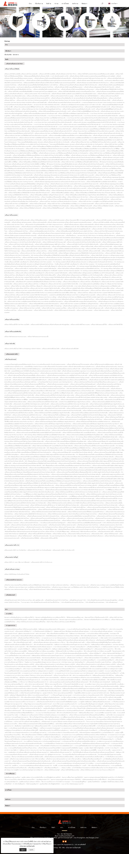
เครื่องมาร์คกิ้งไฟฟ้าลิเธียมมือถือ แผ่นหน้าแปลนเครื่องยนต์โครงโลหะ (76, 91)
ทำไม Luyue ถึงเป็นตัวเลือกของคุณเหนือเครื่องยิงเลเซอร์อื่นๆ (71, 653)
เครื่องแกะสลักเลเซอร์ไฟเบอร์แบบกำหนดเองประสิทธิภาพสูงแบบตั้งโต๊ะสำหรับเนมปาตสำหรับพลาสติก (47, 454)
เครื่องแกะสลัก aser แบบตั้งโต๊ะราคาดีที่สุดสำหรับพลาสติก (57, 393)
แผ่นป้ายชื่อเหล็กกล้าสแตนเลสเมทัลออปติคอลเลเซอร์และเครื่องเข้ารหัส (61, 369)
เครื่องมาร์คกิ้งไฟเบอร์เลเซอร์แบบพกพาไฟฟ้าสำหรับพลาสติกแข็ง (49, 512)
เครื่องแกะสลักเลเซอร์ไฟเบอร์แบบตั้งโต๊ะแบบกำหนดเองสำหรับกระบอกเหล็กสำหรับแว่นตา (32, 443)
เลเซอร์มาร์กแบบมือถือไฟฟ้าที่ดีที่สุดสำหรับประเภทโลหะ (44, 399)
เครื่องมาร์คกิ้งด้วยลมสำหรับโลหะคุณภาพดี (54, 242)
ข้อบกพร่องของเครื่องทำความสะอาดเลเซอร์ (53, 658)
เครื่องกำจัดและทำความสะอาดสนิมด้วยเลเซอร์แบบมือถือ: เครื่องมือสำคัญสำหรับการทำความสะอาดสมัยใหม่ (37, 699)
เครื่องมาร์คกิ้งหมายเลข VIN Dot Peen (77, 197)
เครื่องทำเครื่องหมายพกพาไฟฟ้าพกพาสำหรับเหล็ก (90, 80)
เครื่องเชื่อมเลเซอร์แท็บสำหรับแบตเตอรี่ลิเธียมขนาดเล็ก (69, 686)
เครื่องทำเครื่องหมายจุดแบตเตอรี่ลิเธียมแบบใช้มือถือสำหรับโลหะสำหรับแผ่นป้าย (47, 170)
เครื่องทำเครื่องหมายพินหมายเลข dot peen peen (51, 235)
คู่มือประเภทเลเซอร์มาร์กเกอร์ (26, 633)
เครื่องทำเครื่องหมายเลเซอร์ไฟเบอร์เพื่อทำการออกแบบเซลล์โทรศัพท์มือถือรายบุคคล (60, 748)
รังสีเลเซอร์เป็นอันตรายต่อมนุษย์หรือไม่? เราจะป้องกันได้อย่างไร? (96, 732)
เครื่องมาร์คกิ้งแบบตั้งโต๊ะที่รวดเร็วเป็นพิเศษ (39, 533)
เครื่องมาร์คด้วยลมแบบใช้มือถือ (73, 208)
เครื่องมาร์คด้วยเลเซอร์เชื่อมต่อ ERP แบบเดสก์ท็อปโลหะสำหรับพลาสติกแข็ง (52, 446)
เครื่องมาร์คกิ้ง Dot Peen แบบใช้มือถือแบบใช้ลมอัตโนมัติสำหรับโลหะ (79, 162)
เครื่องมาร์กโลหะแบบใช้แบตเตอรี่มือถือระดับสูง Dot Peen (63, 199)
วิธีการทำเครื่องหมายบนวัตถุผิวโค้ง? (43, 644)
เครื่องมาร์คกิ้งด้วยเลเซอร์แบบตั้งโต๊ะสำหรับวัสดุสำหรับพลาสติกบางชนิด (54, 395)
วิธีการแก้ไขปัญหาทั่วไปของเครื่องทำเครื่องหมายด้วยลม (44, 717)
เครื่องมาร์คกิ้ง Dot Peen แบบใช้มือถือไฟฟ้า (16, 203)
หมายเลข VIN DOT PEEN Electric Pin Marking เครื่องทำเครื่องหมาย (96, 235)
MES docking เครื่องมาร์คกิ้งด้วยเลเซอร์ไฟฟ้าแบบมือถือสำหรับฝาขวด (63, 428)
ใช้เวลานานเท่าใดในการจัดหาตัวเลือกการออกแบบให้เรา (20, 779)
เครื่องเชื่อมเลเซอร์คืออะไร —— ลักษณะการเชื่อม (57, 767)
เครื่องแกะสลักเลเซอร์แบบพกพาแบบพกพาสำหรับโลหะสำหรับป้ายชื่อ (63, 410)
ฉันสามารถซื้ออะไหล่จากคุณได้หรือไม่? (72, 777)
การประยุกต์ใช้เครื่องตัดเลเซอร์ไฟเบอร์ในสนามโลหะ (22, 748)
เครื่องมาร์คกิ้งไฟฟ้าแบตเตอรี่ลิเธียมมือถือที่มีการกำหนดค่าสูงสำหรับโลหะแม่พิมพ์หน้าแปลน (32, 91)
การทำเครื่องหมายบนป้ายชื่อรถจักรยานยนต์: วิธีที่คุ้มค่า (23, 728)
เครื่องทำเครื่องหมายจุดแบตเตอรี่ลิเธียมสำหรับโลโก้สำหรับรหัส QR (39, 126)
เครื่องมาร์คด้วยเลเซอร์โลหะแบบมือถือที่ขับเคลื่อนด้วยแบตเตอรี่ (84, 523)
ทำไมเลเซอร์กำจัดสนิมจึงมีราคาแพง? (73, 684)
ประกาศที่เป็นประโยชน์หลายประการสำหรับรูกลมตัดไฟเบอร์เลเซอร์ (66, 710)
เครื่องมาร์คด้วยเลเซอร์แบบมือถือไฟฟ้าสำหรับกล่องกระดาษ (30, 514)
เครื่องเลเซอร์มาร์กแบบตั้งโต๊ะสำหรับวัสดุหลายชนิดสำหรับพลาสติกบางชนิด (87, 397)
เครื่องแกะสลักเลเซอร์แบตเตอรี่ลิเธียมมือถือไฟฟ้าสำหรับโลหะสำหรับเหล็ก (64, 426)
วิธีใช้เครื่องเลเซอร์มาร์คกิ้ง (17, 653)
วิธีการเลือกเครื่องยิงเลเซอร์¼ (89, 636)
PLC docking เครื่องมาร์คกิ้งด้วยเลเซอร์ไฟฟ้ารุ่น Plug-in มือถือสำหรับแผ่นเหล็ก (79, 443)
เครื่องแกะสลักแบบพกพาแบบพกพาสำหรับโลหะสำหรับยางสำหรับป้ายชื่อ (46, 397)
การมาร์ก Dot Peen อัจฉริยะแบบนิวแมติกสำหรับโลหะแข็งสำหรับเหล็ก (78, 126)
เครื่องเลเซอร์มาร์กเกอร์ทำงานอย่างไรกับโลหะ (98, 662)
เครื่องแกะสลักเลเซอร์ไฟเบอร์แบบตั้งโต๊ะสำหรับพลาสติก (42, 402)
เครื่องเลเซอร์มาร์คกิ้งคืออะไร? (100, 629)
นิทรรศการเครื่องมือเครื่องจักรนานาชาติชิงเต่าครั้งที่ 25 (19, 617)
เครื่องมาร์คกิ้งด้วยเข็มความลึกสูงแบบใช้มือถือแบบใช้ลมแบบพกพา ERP (44, 279)
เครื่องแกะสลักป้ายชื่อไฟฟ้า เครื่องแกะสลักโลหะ (34, 251)
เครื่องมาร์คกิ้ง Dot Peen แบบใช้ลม (77, 308)
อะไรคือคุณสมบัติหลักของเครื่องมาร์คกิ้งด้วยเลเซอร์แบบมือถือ (20, 629)
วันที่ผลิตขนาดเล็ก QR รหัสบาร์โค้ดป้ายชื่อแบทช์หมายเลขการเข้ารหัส (83, 226)
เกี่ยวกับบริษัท (7, 54)
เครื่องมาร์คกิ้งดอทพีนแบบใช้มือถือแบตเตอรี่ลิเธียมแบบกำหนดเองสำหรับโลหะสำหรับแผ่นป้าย (66, 168)
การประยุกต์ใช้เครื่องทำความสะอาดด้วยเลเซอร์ (17, 655)
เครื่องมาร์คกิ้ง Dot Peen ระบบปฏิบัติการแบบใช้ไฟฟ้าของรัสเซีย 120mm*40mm (100, 201)
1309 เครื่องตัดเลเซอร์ (111, 602)
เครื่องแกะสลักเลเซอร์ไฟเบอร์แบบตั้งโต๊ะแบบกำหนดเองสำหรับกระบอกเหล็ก (94, 446)
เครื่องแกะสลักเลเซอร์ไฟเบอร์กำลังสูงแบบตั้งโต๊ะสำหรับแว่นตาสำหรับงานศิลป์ (73, 430)
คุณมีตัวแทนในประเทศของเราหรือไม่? (29, 781)
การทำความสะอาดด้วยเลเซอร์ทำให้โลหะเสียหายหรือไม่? (86, 706)
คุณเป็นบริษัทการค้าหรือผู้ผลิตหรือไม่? (50, 784)
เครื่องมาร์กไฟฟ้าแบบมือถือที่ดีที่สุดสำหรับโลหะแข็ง (85, 111)
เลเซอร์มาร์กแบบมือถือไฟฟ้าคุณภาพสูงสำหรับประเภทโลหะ (75, 402)
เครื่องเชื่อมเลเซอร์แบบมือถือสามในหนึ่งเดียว (94, 680)
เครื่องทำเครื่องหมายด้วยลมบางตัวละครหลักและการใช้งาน (49, 642)
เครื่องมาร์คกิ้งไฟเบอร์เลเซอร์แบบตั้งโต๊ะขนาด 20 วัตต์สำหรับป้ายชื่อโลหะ (66, 507)
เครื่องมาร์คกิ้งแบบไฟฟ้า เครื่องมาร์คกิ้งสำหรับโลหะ (38, 248)
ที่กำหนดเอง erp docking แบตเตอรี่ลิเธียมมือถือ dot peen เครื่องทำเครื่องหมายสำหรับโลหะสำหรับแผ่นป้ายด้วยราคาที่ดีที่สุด (68, 157)
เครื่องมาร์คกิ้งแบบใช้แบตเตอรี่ (37, 203)
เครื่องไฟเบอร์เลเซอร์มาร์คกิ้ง (106, 531)
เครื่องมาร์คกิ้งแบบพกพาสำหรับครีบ (43, 310)
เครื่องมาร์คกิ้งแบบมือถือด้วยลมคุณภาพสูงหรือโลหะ (65, 246)
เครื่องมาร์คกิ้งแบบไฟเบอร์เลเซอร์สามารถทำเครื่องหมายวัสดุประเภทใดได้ (55, 664)
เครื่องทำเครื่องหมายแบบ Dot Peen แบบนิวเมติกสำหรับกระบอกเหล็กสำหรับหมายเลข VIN (74, 184)
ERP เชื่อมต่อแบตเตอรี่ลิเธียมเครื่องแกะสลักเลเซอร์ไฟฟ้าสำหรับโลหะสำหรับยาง (26, 470)
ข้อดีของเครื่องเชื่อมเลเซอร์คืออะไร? (92, 759)
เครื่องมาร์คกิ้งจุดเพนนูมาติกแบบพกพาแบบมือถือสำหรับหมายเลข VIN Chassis (72, 190)
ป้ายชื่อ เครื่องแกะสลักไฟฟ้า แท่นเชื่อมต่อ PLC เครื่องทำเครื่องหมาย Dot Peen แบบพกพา (28, 262)
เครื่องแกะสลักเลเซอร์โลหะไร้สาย (14, 520)
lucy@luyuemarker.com (66, 836)
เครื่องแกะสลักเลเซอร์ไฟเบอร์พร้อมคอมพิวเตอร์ (82, 384)
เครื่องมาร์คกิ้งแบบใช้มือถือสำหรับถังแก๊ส (30, 208)
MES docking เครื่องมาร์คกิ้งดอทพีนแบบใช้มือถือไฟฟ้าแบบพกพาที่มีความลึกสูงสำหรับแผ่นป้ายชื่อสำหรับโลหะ (60, 255)
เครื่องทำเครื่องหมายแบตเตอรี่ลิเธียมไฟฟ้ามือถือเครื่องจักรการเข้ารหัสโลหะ (38, 85)
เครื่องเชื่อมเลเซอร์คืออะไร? (35, 767)
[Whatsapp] (66, 841)
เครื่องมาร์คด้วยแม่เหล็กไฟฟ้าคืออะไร (112, 653)
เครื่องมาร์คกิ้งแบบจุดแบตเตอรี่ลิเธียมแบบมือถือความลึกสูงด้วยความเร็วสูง (93, 186)
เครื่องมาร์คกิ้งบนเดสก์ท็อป (12, 319)
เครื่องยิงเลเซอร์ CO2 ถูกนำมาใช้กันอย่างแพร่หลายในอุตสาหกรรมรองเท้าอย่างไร (63, 721)
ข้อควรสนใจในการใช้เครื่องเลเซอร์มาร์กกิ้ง (96, 617)
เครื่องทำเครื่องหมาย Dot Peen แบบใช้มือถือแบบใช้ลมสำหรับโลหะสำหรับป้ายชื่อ (91, 170)
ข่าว (6, 609)
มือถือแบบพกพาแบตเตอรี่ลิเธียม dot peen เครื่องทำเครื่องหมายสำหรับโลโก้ (51, 131)
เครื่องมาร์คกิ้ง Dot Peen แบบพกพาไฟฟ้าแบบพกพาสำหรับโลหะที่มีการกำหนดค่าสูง (39, 306)
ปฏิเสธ (23, 850)
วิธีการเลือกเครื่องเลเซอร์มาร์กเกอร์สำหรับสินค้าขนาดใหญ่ (57, 660)
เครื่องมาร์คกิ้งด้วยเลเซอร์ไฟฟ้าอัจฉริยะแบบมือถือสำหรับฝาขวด (93, 421)
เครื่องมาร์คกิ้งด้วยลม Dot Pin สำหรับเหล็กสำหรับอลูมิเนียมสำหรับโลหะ (64, 107)
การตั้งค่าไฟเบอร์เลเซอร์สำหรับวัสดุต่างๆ (30, 693)
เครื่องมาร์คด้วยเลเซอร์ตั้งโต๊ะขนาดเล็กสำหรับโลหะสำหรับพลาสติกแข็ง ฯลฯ (99, 487)
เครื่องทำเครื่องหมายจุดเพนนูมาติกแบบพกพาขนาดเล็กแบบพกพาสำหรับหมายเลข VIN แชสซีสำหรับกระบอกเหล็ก (64, 175)
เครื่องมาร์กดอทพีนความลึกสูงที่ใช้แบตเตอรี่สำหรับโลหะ (43, 619)
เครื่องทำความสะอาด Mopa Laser (79, 585)
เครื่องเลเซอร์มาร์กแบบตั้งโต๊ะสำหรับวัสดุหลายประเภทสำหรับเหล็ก (31, 404)
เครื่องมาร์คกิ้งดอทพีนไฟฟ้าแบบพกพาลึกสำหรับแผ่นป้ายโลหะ (80, 301)
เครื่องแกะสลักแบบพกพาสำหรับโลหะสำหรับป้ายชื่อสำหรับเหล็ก (84, 242)
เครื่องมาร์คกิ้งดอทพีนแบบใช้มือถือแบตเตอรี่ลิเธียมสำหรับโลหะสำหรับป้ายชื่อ (39, 162)
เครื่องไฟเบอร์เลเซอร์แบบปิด (40, 536)
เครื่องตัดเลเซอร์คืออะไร (93, 647)
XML (63, 848)
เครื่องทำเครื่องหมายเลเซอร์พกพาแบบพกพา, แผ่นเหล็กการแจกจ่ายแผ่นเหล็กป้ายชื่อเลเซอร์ (64, 373)
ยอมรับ (31, 850)
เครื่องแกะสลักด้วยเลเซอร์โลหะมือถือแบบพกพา (22, 386)
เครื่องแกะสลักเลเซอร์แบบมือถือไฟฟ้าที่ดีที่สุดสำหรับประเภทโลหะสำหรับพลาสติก (96, 393)
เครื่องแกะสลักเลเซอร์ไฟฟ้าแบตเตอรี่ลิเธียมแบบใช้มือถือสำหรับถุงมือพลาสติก (65, 441)
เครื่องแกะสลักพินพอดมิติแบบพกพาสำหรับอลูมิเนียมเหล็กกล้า (74, 229)
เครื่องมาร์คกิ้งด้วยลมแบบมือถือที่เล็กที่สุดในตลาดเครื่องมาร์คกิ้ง (103, 642)
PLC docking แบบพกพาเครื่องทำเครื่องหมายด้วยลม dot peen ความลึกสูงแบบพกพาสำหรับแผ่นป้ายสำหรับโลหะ (83, 262)
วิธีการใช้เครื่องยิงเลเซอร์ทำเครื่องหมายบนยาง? (39, 647)
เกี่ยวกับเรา (8, 51)
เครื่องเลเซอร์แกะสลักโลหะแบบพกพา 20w (108, 516)
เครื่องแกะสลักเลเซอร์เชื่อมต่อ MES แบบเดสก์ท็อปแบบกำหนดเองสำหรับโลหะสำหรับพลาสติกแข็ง (88, 457)
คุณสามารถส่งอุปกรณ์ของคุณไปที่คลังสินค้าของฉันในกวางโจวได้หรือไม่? (104, 777)
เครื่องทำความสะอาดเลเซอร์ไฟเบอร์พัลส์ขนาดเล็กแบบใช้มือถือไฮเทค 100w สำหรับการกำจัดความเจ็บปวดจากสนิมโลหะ (36, 585)
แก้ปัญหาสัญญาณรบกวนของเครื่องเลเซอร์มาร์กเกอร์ (37, 704)
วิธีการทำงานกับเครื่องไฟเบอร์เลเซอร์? (67, 713)
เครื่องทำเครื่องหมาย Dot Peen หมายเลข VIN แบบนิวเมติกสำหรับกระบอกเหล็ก (65, 188)
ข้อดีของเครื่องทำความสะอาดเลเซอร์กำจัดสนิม (28, 658)
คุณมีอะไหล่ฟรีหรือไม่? (94, 781)
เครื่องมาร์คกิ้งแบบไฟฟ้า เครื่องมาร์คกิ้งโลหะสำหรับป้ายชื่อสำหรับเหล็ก (31, 246)
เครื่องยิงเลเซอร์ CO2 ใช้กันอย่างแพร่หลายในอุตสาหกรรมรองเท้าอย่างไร (87, 699)
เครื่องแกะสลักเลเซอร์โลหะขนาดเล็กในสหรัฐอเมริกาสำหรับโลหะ (48, 518)
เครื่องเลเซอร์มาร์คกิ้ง (12, 354)
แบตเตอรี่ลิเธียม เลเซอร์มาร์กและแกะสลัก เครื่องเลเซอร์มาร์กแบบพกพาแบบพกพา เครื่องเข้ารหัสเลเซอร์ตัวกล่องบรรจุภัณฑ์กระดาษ (59, 366)
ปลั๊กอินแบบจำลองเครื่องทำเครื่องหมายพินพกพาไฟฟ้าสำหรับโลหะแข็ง (78, 85)
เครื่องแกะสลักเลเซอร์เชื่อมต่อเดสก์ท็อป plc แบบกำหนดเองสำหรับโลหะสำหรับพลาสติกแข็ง (53, 468)
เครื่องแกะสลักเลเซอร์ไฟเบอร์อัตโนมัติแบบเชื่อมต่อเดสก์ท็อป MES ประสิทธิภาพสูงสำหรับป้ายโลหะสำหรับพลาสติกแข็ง (88, 472)
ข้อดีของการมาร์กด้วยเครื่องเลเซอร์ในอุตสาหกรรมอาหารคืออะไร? (72, 644)
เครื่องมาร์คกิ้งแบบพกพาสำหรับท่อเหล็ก (64, 310)
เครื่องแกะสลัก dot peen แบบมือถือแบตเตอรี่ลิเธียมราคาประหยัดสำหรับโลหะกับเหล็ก (85, 137)
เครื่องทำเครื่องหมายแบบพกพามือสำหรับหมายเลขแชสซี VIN (64, 102)
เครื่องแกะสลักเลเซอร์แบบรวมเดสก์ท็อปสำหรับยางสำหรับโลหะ (47, 417)
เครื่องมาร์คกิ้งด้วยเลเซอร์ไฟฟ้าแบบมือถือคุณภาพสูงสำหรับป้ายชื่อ (52, 413)
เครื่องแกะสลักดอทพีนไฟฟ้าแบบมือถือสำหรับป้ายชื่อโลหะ (87, 179)
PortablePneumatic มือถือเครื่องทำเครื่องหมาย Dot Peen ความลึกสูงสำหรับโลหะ (72, 299)
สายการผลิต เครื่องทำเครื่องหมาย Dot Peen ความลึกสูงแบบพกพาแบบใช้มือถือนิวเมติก (97, 286)
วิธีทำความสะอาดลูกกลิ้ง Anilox (53, 684)
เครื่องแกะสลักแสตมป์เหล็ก (26, 229)
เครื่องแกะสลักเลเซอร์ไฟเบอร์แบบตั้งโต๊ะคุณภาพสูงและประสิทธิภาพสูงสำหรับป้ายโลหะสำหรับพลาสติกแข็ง (48, 487)
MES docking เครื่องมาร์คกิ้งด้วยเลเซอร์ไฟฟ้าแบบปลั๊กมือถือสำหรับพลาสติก (44, 435)
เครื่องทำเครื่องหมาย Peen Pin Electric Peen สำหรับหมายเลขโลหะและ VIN (93, 233)
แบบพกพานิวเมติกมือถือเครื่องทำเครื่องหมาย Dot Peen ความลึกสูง (38, 297)
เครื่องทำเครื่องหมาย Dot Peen (14, 63)
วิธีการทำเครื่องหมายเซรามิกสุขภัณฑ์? (99, 682)
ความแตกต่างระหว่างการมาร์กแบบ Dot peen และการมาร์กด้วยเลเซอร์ (74, 673)
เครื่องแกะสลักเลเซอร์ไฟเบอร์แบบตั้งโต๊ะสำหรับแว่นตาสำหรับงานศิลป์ (85, 417)
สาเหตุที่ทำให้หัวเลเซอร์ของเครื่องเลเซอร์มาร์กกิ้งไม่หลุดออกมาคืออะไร (95, 739)
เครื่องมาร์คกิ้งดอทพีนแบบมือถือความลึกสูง (62, 192)
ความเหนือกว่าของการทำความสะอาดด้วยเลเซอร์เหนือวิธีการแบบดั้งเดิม (61, 680)
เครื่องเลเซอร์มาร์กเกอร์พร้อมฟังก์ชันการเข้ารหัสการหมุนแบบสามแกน (44, 224)
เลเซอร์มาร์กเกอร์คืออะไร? (12, 708)
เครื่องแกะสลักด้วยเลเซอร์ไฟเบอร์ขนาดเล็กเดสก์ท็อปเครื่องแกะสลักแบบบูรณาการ (96, 382)
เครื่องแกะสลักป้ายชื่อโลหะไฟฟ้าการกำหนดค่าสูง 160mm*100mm (22, 348)
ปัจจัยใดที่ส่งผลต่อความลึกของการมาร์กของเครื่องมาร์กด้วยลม (62, 636)
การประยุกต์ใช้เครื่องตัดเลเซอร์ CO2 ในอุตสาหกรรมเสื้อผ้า (90, 746)
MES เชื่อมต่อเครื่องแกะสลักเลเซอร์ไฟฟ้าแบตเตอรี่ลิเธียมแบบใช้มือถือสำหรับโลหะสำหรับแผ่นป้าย (34, 457)
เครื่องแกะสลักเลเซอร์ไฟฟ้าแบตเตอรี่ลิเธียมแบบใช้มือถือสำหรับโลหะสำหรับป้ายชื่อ (35, 463)
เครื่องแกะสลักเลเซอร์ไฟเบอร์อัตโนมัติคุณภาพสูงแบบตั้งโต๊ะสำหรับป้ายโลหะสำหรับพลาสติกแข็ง (84, 463)
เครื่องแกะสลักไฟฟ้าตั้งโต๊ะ (115, 324)
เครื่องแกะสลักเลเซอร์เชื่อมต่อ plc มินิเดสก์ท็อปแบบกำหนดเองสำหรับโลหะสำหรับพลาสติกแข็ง (30, 472)
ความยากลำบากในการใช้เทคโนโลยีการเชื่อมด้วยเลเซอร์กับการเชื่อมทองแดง (86, 708)
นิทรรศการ (16, 54)
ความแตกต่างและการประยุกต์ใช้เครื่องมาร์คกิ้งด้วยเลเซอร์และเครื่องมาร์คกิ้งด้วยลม (84, 735)
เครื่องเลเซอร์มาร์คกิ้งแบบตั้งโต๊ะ (49, 538)
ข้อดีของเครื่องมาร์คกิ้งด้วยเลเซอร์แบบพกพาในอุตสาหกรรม (47, 655)
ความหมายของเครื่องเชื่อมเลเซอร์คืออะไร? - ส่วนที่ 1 (72, 765)
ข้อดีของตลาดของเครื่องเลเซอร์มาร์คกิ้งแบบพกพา (52, 629)
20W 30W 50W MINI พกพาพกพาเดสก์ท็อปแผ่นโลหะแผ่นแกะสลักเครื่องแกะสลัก (88, 388)
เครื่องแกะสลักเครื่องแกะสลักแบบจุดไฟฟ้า (38, 96)
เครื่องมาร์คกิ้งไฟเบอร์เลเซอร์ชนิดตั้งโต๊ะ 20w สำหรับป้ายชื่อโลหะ (55, 509)
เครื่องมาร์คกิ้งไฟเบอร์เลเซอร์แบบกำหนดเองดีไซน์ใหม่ (30, 622)
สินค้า (6, 59)
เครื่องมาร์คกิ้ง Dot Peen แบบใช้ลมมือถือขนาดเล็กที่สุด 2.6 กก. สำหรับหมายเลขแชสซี (70, 203)
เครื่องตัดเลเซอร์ (10, 595)
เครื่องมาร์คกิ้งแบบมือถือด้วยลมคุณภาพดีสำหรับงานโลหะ (50, 244)
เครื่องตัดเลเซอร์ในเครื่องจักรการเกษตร (28, 746)
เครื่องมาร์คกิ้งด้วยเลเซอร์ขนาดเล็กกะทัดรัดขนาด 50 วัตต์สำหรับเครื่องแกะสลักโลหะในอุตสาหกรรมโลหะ (75, 503)
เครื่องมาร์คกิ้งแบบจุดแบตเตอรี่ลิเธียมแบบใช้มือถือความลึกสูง (34, 190)
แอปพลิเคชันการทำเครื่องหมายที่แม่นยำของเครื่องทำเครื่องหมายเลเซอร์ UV (28, 752)
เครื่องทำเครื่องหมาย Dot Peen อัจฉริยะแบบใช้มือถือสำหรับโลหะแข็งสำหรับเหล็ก (49, 129)
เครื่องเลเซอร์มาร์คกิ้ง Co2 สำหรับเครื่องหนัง (39, 550)
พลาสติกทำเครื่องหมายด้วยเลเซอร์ (89, 638)
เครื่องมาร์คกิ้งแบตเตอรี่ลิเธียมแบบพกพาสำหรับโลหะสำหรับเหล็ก (29, 115)
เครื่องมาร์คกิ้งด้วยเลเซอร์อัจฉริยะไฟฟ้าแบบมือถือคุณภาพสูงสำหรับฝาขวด (55, 421)
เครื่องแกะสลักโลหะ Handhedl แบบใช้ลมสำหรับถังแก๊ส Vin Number (58, 201)
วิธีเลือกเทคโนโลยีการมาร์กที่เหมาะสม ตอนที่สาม (69, 651)
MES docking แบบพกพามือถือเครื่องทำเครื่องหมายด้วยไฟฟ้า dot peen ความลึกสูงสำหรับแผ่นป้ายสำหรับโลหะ (92, 259)
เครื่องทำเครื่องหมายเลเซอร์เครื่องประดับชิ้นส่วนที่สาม (89, 756)
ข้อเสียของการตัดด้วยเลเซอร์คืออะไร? (83, 649)
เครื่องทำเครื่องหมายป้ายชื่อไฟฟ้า (70, 348)
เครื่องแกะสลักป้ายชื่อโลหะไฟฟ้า (51, 348)
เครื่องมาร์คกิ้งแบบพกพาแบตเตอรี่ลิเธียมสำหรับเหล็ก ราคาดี (79, 109)
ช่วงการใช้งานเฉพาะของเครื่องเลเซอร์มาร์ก (65, 704)
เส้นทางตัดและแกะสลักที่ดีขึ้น (89, 750)
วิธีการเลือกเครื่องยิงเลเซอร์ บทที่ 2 (75, 642)
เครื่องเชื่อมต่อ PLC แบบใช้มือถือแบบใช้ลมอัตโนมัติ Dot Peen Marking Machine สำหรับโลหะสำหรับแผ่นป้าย (71, 166)
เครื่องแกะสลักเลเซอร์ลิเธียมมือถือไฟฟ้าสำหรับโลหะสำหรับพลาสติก (76, 498)
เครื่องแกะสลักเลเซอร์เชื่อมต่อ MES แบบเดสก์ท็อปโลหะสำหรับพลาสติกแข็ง (72, 452)
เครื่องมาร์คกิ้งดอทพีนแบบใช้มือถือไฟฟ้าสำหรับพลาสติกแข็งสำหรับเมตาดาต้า (29, 192)
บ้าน (6, 44)
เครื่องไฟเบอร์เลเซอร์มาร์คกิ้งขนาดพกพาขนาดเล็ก (62, 525)
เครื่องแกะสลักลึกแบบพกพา (25, 310)
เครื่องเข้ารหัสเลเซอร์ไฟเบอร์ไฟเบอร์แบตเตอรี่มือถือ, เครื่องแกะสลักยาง (27, 375)
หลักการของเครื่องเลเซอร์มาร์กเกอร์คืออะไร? (107, 673)
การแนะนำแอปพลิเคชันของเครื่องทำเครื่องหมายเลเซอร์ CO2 (38, 763)
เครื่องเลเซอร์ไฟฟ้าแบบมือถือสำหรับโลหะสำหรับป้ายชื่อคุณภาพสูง (88, 415)
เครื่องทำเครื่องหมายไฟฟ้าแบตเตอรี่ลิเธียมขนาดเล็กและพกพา (77, 89)
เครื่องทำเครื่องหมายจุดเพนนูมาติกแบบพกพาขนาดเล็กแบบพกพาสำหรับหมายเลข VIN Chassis (60, 181)
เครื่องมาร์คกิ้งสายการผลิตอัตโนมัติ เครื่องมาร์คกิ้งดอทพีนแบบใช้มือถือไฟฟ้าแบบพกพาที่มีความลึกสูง (87, 288)
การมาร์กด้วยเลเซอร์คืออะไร (61, 647)
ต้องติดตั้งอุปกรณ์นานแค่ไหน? (12, 777)
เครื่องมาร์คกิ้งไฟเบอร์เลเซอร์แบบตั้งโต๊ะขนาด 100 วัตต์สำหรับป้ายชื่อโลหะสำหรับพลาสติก (54, 505)
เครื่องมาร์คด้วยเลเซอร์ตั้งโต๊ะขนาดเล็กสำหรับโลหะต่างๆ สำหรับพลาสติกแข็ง (76, 485)
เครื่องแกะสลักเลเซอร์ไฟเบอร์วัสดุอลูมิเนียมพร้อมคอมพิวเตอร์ (79, 386)
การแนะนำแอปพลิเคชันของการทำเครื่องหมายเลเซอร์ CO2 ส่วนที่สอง (75, 763)
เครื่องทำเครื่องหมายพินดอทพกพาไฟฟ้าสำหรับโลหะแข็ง (99, 87)
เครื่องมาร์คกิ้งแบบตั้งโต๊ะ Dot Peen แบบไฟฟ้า (16, 324)
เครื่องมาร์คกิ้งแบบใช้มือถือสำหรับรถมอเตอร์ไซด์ (29, 206)
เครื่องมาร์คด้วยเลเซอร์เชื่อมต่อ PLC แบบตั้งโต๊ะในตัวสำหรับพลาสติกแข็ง (61, 439)
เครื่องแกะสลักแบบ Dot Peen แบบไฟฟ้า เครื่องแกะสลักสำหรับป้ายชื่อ (38, 253)
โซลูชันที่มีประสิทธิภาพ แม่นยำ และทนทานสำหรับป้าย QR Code (91, 693)
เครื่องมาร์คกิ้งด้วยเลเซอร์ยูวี (51, 770)
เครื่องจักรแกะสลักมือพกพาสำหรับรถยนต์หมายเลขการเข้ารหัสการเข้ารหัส (81, 104)
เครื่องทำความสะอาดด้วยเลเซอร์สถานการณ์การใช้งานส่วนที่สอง (27, 759)
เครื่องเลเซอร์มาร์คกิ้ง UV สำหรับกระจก (41, 562)
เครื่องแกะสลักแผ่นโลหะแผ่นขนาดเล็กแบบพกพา (49, 386)
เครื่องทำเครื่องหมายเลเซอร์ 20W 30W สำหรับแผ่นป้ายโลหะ (43, 516)
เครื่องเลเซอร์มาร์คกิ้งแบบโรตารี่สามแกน (79, 533)
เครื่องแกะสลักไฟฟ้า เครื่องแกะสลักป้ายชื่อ (89, 251)
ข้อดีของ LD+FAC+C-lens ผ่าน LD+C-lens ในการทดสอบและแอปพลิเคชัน (39, 750)
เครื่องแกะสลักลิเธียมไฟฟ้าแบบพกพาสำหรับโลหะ (46, 89)
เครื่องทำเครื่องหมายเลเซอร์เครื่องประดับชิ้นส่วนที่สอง (58, 756)
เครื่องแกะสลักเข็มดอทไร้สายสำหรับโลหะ (28, 197)
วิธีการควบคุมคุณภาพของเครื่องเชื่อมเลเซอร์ (22, 691)
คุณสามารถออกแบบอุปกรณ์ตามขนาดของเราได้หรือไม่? (66, 779)
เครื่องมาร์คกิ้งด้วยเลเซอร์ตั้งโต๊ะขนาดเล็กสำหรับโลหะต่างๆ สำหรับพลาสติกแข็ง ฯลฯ (78, 492)
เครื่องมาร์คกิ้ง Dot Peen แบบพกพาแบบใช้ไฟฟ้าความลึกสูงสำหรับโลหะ (79, 303)
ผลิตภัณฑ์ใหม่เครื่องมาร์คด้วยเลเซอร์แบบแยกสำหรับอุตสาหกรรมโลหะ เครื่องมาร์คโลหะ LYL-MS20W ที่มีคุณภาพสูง (89, 529)
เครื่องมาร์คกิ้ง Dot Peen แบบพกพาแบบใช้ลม (54, 308)
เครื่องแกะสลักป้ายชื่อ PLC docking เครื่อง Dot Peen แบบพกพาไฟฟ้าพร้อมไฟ (35, 268)
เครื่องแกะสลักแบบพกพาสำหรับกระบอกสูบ (62, 96)
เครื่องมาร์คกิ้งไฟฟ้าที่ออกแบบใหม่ (70, 770)
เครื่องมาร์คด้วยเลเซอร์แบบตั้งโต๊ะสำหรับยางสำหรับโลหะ (100, 426)
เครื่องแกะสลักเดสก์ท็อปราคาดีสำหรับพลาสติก (43, 391)
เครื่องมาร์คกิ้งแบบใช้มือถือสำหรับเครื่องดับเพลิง (56, 206)
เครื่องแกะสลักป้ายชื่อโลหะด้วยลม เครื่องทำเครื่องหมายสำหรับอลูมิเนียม (50, 324)
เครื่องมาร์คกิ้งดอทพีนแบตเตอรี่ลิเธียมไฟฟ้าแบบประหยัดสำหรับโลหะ (74, 231)
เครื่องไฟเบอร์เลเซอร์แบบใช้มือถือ (30, 538)
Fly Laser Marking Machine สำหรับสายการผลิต (63, 536)
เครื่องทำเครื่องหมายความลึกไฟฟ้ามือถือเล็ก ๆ (87, 96)
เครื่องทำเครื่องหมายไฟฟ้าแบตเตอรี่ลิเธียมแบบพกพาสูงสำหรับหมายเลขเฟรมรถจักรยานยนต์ (50, 80)
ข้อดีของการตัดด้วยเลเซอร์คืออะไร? (41, 649)
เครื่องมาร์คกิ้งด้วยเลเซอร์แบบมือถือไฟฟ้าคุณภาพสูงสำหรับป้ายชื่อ (25, 410)
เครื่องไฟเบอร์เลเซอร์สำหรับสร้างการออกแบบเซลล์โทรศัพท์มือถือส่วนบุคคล (57, 702)
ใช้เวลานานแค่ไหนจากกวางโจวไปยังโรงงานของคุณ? (55, 781)
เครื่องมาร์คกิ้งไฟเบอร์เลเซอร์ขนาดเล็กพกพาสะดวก (91, 520)
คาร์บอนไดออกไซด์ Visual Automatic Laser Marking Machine (55, 382)
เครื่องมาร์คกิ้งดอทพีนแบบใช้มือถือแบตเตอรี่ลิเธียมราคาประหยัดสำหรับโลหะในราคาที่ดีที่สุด (95, 148)
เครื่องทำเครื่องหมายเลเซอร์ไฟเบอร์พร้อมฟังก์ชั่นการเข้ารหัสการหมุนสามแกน (42, 226)
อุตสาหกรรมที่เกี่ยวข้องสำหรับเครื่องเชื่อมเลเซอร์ (48, 691)
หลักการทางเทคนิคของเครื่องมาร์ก (82, 675)
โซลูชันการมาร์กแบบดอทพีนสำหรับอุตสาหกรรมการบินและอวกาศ (42, 662)
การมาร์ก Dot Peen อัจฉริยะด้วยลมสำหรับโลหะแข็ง (48, 124)
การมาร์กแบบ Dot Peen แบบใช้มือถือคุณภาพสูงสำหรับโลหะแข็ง (65, 115)
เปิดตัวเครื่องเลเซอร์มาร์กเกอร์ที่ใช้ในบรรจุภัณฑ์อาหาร (54, 730)
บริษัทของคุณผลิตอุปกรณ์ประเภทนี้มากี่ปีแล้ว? (94, 779)
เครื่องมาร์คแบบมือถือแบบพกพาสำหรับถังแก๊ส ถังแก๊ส (32, 199)
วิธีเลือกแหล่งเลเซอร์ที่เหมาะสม (75, 617)
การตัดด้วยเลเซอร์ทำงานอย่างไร (110, 647)
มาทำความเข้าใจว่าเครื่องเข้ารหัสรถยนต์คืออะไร (27, 721)
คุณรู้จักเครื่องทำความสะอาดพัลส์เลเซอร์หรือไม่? (18, 686)
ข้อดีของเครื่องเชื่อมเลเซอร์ (86, 713)
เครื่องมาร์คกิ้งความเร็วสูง (59, 533)
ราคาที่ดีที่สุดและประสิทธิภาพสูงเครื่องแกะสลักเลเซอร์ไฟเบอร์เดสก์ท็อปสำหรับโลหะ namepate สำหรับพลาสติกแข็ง (54, 494)
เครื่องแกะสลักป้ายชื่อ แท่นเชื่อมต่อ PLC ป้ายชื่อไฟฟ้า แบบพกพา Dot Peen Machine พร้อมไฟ (54, 270)
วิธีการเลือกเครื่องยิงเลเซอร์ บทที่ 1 (22, 642)
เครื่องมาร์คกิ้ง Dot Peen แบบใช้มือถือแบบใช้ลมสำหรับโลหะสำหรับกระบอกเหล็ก (47, 148)
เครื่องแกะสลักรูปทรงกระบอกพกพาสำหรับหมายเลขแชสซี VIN (33, 98)
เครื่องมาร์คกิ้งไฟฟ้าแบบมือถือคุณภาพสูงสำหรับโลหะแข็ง (73, 113)
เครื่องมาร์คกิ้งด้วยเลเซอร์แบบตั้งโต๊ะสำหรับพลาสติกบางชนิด (24, 393)
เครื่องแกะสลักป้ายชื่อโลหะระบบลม (80, 324)
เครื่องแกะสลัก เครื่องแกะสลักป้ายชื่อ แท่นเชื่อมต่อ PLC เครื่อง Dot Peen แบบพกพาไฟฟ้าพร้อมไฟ (41, 273)
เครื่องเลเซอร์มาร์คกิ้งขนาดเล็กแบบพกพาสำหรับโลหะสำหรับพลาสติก (99, 505)
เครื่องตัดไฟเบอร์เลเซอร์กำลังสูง (111, 706)
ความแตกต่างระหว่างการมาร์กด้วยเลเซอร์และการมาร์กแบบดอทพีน (60, 638)
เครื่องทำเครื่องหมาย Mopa (12, 569)
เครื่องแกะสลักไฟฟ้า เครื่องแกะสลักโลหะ (97, 248)
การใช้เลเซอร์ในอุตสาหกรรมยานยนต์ (61, 695)
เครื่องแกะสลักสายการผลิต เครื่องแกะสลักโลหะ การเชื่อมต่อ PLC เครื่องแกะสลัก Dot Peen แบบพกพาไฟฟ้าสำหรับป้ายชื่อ (45, 284)
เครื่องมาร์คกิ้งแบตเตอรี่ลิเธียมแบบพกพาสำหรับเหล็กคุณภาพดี (40, 113)
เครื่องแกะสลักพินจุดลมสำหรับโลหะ (18, 231)
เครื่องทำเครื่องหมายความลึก (95, 308)
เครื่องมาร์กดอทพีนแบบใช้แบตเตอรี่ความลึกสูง (53, 197)
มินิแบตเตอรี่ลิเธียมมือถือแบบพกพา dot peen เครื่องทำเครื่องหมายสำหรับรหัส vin (100, 133)
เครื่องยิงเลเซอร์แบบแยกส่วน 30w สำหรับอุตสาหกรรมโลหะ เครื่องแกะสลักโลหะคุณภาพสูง (50, 527)
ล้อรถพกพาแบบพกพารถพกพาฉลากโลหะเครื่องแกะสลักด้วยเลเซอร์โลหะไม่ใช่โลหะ (43, 388)
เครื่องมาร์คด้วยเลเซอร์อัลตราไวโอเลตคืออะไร (96, 658)
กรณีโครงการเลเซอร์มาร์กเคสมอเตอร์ (50, 728)
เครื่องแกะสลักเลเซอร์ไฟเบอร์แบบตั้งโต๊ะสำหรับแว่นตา (27, 415)
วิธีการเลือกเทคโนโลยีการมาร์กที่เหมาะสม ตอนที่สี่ (97, 651)
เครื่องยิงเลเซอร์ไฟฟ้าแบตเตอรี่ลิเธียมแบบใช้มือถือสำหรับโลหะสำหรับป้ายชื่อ (69, 459)
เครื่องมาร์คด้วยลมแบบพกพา (101, 310)
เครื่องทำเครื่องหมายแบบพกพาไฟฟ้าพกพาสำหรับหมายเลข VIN (89, 78)
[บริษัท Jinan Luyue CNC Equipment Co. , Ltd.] (10, 3)
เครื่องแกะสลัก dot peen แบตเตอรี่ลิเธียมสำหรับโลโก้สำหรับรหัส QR (81, 124)
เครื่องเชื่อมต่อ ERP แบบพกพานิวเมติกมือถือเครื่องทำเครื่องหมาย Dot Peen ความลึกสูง (39, 281)
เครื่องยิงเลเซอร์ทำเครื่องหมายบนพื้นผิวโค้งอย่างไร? (18, 644)
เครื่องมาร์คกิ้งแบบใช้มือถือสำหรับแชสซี (81, 206)
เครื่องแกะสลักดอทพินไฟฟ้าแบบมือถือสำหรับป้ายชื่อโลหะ (38, 177)
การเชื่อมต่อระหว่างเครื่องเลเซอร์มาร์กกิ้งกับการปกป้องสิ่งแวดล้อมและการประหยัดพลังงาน (43, 715)
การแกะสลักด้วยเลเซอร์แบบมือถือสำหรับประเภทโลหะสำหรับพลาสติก (75, 391)
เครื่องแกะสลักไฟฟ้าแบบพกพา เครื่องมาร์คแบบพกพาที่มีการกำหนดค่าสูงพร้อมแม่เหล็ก (72, 220)
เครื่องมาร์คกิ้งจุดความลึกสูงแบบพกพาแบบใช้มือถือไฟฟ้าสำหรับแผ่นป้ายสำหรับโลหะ (81, 253)
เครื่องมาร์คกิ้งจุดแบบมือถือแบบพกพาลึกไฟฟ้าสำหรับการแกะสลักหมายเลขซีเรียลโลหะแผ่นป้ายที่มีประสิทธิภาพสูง (46, 292)
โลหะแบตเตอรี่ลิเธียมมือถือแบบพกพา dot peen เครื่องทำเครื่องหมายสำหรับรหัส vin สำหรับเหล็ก (44, 142)
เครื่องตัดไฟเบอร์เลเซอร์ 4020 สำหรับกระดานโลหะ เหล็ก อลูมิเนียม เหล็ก (24, 600)
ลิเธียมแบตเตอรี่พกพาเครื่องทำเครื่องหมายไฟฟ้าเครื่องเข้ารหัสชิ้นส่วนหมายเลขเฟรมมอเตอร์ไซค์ (49, 82)
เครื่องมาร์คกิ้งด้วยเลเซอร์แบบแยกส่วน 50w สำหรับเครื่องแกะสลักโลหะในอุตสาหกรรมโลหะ (72, 514)
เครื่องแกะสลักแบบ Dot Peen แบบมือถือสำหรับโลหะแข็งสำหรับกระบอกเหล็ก (39, 137)
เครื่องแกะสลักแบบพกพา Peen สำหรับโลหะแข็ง (37, 93)
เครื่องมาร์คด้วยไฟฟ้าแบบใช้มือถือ (93, 208)
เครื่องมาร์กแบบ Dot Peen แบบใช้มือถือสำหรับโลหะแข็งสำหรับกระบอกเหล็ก (93, 131)
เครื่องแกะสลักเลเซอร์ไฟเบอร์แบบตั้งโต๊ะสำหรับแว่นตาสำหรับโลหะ (99, 406)
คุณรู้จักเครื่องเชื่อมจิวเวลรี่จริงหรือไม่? (53, 708)
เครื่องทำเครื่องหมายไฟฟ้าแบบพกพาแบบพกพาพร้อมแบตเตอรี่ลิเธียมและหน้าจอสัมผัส (92, 76)
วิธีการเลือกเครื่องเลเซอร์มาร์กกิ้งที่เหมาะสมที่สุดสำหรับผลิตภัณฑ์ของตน (40, 697)
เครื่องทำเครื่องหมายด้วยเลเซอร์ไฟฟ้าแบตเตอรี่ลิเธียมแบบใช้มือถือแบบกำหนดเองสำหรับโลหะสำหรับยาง (53, 481)
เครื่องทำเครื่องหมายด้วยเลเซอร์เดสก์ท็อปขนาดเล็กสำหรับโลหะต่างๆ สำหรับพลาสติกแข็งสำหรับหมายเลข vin (74, 490)
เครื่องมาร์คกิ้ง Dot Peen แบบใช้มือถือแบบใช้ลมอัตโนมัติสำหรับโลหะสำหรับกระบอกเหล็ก (81, 151)
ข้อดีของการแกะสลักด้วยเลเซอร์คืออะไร (85, 660)
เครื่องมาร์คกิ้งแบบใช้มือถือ (12, 69)
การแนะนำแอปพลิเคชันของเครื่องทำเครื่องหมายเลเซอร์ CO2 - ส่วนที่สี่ (38, 765)
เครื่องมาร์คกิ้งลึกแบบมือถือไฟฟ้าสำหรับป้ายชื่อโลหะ (62, 251)
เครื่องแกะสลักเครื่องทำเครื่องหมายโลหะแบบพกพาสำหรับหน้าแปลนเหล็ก (52, 233)
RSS (60, 848)
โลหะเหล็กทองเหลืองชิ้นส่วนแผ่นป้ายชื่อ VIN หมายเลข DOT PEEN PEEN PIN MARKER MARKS (37, 240)
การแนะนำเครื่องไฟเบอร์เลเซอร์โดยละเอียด (78, 629)
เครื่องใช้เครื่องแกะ (71, 235)
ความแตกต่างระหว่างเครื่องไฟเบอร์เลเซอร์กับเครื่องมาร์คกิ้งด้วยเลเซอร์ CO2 (85, 655)
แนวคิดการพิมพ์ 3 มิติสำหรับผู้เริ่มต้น (94, 748)
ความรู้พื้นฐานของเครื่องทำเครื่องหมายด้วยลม (73, 717)
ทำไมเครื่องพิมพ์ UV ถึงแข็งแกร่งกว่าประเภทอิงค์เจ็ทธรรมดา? (57, 746)
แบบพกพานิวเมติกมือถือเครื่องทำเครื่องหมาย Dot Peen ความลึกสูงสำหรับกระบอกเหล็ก (72, 295)
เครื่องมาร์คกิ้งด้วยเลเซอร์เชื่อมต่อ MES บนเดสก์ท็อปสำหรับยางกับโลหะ (31, 430)
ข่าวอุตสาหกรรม (10, 625)
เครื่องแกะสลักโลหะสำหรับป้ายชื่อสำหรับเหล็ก (21, 244)
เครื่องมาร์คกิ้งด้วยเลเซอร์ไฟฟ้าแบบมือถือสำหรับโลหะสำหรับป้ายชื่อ (40, 419)
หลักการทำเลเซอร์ (41, 633)
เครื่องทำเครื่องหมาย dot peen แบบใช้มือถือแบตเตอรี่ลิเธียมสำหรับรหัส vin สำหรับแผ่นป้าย (63, 153)
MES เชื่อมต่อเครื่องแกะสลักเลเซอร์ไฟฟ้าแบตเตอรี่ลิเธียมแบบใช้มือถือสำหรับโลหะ (69, 448)
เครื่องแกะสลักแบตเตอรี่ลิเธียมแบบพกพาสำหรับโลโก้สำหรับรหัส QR (103, 120)
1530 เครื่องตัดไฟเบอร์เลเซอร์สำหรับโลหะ (72, 602)
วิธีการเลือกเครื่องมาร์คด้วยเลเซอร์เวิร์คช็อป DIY (27, 660)
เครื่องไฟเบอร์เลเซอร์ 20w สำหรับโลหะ (87, 525)
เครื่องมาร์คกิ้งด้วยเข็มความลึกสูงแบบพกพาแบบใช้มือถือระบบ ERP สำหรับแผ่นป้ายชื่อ (91, 273)
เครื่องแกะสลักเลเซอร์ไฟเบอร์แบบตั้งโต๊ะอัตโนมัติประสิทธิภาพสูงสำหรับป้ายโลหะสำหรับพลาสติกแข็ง (86, 483)
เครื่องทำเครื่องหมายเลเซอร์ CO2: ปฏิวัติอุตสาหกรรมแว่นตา (45, 754)
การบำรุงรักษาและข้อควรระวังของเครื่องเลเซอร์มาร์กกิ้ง (88, 695)
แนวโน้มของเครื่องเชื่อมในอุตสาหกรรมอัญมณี (90, 704)
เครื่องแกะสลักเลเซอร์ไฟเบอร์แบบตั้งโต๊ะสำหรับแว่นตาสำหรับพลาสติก (69, 404)
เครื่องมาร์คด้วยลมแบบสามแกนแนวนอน (15, 336)
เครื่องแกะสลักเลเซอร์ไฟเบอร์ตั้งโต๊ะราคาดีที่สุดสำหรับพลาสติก (92, 395)
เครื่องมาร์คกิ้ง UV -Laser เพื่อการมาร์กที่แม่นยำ (17, 562)
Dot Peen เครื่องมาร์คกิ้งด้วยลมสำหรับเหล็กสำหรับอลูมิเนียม (21, 111)
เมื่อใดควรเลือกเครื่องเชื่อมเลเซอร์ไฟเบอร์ (50, 688)
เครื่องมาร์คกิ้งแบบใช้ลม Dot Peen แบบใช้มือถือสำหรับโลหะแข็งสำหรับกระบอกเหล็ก (93, 142)
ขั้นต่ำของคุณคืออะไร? (32, 784)
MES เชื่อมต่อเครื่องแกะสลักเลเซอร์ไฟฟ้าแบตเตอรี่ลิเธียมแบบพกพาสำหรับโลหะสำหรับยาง (67, 465)
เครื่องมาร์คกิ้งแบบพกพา (11, 215)
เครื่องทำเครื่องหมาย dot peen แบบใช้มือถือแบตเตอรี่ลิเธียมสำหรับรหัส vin (91, 155)
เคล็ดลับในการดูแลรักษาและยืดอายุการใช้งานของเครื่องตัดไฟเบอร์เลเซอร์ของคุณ (84, 691)
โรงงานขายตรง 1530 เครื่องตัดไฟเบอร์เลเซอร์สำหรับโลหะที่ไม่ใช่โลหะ (40, 602)
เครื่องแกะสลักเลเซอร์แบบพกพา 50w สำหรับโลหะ (80, 518)
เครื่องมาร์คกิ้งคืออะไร (95, 653)
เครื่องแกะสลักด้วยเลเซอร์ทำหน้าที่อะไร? (31, 708)
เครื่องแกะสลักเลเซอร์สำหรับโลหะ (29, 523)
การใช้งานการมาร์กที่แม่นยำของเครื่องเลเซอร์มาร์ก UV (33, 682)
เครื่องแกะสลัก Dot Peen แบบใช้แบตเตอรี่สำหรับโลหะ (94, 199)
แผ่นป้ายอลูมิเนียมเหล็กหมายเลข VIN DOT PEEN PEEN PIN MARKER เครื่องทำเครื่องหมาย (57, 237)
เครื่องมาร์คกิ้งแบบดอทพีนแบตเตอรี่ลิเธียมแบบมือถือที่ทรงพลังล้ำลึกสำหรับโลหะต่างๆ (78, 177)
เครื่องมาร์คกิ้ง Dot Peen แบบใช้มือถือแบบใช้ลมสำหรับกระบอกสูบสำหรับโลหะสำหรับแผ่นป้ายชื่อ (70, 173)
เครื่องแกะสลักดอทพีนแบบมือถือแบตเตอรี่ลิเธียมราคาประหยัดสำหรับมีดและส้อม (70, 135)
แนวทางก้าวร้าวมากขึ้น (104, 750)
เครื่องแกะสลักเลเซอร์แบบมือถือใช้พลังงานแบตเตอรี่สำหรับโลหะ (78, 516)
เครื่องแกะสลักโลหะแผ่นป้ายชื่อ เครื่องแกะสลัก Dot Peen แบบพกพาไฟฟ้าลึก (28, 299)
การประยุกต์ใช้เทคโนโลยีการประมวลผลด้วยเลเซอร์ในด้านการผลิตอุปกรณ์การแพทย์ (99, 669)
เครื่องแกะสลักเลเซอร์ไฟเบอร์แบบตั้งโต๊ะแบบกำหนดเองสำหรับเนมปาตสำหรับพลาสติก (39, 450)
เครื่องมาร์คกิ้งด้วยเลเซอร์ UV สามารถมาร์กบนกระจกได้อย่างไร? (97, 770)
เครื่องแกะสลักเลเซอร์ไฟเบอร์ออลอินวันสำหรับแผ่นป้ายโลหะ (103, 507)
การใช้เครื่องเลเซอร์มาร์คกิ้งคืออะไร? (43, 631)
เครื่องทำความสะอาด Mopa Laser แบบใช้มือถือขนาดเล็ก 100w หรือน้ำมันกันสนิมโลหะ (75, 587)
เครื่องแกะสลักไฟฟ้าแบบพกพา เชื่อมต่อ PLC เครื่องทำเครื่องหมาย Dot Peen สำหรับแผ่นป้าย (46, 257)
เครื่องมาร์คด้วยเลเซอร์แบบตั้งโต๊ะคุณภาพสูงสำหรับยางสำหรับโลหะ (53, 424)
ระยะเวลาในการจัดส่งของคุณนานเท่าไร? (72, 784)
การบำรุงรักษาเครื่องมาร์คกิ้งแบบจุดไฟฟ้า (98, 633)
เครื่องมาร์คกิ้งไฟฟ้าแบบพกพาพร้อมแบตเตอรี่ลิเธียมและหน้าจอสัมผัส (96, 74)
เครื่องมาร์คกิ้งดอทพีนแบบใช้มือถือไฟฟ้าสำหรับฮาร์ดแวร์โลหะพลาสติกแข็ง (95, 192)
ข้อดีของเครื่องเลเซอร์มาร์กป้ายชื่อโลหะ (103, 675)
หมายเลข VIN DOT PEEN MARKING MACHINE (47, 104)
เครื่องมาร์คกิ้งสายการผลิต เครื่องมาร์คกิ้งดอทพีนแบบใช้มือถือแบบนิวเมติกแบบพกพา (66, 290)
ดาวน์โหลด (8, 790)
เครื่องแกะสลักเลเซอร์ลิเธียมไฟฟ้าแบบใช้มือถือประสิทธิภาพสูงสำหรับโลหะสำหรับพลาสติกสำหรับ (41, 496)
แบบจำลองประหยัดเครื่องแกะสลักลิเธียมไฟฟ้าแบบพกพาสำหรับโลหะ (35, 87)
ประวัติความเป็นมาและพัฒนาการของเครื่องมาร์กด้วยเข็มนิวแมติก (79, 697)
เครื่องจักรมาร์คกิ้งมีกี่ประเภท (97, 666)
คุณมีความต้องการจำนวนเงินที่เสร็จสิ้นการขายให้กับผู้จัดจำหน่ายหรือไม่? (41, 777)
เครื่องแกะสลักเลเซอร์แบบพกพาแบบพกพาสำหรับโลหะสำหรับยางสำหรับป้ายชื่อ (82, 399)
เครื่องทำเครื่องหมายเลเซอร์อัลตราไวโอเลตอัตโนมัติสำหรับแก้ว (30, 380)
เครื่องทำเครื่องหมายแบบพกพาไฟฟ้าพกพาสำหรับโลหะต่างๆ (93, 82)
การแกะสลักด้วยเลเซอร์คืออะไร (105, 660)
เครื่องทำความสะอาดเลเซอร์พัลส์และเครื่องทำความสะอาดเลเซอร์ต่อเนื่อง (39, 677)
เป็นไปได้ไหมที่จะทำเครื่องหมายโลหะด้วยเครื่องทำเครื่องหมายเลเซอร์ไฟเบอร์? (94, 752)
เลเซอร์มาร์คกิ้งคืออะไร (24, 649)
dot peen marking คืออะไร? (78, 647)
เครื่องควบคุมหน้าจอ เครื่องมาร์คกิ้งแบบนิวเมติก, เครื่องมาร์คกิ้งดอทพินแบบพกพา (25, 220)
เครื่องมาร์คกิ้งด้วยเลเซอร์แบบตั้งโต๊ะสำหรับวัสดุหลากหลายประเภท (84, 408)
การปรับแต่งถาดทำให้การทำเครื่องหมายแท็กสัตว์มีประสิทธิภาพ (78, 741)
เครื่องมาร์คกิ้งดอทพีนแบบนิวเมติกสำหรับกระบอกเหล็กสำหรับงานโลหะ (52, 179)
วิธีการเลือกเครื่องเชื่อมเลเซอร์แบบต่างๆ (99, 765)
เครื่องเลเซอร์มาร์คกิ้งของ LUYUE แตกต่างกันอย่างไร (40, 653)
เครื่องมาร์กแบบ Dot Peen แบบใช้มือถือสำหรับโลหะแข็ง (50, 118)
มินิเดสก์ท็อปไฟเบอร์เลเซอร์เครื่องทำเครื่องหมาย (90, 536)
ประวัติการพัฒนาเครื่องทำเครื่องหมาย (46, 640)
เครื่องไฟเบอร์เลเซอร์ (10, 359)
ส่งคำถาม (7, 799)
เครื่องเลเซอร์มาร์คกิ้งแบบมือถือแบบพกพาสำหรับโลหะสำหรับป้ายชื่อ (89, 413)
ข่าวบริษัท (8, 613)
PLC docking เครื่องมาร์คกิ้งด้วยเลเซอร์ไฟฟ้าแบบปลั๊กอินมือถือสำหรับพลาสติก (96, 437)
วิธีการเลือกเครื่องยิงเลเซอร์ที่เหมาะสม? (57, 633)
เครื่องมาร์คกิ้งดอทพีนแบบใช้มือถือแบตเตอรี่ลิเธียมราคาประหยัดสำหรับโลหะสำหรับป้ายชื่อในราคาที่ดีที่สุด (41, 155)
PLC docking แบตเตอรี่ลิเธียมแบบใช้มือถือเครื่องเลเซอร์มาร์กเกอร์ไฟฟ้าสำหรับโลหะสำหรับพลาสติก (91, 450)
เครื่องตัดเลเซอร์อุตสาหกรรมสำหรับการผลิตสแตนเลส (99, 710)
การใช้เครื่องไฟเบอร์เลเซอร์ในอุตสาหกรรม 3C (27, 680)
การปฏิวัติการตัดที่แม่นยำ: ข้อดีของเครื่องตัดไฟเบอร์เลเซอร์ (94, 702)
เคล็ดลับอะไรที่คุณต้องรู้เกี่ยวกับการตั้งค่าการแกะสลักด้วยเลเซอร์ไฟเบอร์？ (29, 695)
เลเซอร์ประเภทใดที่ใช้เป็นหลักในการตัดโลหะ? (56, 706)
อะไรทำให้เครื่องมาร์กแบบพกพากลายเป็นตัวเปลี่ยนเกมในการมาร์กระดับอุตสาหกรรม (94, 767)
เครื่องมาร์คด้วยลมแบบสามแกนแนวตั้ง (38, 336)
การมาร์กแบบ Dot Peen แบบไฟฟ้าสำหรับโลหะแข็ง (35, 120)
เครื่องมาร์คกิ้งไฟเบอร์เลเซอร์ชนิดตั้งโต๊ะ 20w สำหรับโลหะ (90, 509)
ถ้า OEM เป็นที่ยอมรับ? (19, 784)
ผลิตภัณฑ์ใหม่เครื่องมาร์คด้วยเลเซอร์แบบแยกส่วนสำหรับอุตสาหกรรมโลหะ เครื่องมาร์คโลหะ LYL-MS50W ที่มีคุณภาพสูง (37, 531)
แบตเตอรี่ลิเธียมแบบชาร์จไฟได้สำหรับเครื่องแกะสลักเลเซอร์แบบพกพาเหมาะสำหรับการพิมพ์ (35, 371)
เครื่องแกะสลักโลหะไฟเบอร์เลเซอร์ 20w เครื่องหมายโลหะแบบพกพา (29, 525)
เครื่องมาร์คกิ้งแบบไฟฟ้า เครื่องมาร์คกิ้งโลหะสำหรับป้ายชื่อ (96, 246)
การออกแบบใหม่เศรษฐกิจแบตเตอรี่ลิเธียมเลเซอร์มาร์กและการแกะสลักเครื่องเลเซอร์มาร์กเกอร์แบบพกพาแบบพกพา (35, 364)
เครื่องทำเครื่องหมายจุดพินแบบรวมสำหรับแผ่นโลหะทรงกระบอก (80, 306)
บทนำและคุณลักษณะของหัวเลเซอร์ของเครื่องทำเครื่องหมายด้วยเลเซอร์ (69, 682)
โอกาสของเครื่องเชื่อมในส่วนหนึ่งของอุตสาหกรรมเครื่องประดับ (79, 754)
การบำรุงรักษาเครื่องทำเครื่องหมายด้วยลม (101, 631)
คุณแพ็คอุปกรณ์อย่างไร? (43, 779)
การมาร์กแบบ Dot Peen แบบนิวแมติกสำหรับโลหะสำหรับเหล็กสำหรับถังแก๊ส (87, 118)
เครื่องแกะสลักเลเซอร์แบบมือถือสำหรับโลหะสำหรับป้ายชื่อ (49, 408)
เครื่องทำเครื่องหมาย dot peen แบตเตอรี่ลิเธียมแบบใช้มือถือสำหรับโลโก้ (91, 129)
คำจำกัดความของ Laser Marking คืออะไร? (73, 662)
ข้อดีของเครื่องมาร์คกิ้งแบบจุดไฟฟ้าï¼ (101, 644)
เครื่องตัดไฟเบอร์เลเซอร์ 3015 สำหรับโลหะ (56, 600)
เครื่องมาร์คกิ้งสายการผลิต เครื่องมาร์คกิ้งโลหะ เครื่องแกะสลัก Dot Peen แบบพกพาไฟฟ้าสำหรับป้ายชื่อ (32, 288)
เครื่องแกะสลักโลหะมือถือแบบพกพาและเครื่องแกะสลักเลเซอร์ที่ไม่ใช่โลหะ (68, 380)
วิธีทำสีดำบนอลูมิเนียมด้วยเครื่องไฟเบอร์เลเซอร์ (50, 666)
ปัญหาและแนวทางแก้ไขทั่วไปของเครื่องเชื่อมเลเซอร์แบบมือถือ (101, 686)
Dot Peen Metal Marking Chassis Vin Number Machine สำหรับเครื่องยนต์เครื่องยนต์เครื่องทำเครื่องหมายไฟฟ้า (80, 100)
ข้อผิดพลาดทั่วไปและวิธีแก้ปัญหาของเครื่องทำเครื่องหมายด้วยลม (71, 631)
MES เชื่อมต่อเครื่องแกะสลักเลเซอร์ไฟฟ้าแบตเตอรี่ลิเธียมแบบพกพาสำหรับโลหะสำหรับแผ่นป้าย (50, 461)
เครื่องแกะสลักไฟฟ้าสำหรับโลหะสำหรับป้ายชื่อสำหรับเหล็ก (82, 244)
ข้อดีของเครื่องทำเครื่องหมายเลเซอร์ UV (60, 752)
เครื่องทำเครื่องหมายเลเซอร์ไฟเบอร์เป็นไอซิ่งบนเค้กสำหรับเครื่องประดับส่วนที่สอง (74, 761)
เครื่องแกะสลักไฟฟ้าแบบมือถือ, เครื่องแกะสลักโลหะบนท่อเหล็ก (21, 74)
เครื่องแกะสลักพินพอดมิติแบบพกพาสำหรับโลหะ (42, 231)
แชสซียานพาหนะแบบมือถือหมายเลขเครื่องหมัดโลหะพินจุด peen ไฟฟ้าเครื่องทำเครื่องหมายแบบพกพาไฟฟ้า (93, 240)
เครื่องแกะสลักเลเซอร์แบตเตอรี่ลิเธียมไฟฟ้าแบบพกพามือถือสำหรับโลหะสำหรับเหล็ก (38, 432)
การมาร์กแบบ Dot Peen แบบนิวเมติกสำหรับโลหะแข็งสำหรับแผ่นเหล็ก (53, 122)
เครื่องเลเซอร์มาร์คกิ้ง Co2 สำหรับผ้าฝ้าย (15, 550)
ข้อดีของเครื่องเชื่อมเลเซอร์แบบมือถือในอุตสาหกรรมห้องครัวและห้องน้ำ (81, 688)
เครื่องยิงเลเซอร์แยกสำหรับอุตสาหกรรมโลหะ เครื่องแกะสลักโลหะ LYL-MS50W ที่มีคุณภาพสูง (32, 529)
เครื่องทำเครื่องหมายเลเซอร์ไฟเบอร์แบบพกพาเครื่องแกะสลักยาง (22, 373)
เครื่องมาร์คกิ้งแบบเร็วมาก (69, 520)
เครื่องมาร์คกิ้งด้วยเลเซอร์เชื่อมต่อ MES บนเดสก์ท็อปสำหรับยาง (79, 432)
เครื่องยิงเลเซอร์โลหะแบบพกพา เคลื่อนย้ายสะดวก (108, 518)
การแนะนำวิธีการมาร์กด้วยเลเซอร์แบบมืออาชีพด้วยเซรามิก (58, 739)
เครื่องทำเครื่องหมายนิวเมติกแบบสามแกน (46, 229)
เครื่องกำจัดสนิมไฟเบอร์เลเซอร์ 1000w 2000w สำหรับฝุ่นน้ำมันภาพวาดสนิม (49, 589)
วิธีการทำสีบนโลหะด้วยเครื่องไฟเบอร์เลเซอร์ (77, 666)
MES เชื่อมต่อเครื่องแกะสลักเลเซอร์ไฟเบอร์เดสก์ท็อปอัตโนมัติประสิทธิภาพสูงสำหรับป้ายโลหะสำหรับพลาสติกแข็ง (69, 476)
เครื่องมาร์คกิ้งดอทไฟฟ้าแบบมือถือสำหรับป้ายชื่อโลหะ (58, 186)
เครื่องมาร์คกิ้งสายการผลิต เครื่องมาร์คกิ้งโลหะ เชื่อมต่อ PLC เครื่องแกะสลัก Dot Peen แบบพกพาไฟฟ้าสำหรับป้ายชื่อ (42, 286)
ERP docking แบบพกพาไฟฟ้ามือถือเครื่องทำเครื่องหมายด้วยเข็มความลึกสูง (61, 277)
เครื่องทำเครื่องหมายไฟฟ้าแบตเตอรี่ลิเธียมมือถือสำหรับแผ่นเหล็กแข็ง (52, 78)
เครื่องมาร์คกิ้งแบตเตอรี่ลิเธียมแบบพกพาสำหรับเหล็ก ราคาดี (54, 111)
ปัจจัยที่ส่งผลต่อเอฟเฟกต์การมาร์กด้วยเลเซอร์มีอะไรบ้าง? (60, 669)
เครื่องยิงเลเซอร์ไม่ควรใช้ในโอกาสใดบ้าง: (29, 638)
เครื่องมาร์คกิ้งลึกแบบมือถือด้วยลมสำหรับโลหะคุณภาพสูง (69, 248)
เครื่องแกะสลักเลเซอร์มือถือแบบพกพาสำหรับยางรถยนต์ (74, 377)
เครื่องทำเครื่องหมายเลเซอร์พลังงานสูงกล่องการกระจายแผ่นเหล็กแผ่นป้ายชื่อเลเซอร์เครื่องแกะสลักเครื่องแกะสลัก (92, 371)
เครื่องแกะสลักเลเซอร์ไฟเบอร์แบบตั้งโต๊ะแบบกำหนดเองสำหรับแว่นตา (100, 439)
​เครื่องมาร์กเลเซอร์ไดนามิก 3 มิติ (62, 675)
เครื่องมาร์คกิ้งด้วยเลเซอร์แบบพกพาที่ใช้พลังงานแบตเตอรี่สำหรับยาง (86, 512)
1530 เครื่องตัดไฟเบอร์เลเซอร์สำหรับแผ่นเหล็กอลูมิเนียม (102, 600)
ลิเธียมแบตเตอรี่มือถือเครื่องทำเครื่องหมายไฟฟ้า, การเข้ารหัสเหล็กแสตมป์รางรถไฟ (46, 76)
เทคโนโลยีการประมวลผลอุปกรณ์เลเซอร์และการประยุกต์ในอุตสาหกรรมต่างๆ (25, 732)
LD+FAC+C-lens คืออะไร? (112, 748)
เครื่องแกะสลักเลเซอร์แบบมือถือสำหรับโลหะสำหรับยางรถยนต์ (25, 406)
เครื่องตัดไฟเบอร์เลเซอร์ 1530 (78, 600)
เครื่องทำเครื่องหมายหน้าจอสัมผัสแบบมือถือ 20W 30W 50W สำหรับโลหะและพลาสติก (35, 377)
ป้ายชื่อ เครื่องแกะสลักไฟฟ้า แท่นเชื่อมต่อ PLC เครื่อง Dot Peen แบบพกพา (74, 264)
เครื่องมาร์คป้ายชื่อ (10, 343)
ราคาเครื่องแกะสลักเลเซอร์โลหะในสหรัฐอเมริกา (53, 523)
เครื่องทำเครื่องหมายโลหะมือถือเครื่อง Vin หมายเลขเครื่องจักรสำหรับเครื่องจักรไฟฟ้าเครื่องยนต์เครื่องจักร (79, 98)
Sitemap (55, 848)
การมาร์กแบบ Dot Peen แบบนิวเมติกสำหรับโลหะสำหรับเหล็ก (66, 120)
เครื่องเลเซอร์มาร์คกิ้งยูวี (11, 557)
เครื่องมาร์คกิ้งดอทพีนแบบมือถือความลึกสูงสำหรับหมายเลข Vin (47, 195)
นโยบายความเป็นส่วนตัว (73, 848)
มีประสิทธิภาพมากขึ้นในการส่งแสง (70, 750)
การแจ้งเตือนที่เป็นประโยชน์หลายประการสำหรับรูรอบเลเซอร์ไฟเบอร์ (62, 743)
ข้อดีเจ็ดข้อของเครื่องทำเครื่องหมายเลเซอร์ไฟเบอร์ (95, 743)
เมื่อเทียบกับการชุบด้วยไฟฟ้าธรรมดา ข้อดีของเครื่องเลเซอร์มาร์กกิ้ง (33, 726)
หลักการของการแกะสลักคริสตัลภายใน (33, 669)
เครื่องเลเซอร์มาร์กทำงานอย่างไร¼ (103, 649)
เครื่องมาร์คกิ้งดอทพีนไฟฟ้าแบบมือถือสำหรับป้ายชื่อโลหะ (101, 181)
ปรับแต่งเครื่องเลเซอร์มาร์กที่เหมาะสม (42, 686)
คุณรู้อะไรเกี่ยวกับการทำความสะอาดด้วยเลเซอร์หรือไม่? (58, 693)
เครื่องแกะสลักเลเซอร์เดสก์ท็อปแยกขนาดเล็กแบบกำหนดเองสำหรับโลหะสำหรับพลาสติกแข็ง (76, 474)
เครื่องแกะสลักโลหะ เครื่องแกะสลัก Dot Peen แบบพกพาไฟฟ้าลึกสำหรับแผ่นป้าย (99, 292)
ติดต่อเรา (7, 805)
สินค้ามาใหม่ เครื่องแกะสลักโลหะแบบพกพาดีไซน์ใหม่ (61, 622)
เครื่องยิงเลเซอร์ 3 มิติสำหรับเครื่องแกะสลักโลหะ (84, 531)
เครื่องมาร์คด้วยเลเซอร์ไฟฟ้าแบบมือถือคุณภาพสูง (56, 415)
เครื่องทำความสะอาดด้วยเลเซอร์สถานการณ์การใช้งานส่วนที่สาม (63, 759)
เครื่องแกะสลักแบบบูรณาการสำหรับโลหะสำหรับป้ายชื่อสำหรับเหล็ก (23, 242)
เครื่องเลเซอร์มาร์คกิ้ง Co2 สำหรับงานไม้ (63, 550)
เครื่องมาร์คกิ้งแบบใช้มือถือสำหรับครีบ (103, 206)
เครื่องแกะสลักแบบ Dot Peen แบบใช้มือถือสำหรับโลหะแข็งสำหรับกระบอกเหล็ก (56, 133)
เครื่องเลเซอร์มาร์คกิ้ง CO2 (12, 545)
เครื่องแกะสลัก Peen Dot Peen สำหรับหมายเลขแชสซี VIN (32, 100)
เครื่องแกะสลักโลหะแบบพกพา (85, 310)
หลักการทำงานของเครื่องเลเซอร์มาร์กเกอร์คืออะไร (83, 730)
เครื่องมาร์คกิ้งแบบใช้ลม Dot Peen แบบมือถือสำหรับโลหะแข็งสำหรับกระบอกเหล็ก (65, 140)
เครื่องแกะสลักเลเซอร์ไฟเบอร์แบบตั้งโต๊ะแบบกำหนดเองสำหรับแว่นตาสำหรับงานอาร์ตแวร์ (50, 437)
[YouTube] (63, 841)
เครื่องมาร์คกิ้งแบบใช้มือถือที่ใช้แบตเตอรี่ (53, 208)
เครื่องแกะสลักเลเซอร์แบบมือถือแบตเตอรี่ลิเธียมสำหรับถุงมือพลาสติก (84, 435)
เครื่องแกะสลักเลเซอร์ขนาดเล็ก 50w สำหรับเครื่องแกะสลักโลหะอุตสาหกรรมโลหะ (35, 498)
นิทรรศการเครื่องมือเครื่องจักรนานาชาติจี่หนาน (97, 619)
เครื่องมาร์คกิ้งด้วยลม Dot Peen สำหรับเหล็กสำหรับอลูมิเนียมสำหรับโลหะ (41, 109)
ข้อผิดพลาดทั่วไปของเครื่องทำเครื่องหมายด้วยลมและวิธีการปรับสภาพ (76, 640)
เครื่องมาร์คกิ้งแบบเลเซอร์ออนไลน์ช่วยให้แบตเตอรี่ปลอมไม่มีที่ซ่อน (87, 715)
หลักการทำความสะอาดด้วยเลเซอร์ (34, 684)
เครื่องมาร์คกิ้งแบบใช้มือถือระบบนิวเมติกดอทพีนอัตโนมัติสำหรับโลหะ (50, 159)
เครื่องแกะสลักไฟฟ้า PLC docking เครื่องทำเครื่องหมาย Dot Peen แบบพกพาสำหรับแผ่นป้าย (37, 259)
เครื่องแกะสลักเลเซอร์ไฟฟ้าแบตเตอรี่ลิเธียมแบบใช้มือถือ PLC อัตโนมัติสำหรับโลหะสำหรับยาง (33, 483)
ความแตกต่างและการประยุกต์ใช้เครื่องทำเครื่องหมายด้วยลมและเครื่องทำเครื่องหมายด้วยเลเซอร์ (87, 728)
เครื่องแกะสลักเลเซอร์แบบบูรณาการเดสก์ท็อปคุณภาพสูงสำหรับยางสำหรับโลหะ (81, 419)
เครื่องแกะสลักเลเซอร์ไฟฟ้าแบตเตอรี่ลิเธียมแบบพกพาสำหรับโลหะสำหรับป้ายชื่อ (100, 468)
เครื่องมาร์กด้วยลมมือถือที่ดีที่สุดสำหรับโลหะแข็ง (109, 109)
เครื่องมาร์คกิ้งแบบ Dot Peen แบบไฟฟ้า (30, 308)
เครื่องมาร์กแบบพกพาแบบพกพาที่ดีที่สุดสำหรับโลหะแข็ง (29, 107)
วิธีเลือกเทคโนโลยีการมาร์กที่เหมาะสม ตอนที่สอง (41, 651)
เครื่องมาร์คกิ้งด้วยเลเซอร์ (111, 533)
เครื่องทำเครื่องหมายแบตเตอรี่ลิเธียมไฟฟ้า (20, 233)
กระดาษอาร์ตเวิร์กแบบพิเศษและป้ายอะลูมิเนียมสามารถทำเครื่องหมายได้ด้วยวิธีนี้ (73, 726)
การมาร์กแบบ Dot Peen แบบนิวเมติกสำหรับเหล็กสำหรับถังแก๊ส (101, 115)
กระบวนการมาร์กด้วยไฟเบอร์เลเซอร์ (45, 713)
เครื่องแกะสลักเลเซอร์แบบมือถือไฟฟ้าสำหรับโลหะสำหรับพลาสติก (52, 501)
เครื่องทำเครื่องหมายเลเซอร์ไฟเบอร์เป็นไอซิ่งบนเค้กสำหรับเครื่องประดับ (31, 761)
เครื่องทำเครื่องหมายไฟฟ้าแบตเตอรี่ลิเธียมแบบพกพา (69, 87)
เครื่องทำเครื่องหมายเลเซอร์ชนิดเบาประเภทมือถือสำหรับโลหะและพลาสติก (67, 375)
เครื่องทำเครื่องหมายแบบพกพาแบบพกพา (58, 384)
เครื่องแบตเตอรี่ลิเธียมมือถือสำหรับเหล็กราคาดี (97, 107)
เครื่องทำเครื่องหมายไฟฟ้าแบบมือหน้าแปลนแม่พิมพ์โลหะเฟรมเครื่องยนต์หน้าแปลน (74, 93)
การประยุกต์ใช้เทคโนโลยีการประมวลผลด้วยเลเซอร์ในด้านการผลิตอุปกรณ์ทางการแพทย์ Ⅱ (29, 671)
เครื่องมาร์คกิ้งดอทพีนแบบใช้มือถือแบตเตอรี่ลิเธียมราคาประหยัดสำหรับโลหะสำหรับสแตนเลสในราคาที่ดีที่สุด (61, 146)
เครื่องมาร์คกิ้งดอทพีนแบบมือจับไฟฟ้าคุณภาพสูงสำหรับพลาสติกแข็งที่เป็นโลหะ (86, 195)
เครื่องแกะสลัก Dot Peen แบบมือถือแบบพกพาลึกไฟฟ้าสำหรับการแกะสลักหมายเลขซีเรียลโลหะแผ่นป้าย (35, 301)
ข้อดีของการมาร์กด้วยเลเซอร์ (77, 633)
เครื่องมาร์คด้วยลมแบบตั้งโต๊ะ (99, 324)
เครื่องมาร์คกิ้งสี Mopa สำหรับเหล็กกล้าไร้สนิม (16, 574)
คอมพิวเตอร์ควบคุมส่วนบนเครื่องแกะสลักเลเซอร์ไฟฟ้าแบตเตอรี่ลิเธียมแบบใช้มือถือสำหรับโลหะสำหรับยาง (53, 479)
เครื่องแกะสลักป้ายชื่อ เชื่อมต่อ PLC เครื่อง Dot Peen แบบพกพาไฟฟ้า (57, 266)
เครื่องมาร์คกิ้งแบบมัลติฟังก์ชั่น (13, 331)
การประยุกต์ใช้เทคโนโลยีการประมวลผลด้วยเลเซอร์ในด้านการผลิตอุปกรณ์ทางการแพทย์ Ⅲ (79, 671)
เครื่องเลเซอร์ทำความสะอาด (14, 580)
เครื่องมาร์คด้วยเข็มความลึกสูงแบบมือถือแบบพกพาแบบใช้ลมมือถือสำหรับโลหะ (78, 268)
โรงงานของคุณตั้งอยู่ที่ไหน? (79, 781)
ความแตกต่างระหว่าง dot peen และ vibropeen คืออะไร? (38, 673)
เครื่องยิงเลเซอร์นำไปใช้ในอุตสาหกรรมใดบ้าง (22, 640)
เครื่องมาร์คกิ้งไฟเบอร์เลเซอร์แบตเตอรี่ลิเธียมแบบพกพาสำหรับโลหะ (42, 520)
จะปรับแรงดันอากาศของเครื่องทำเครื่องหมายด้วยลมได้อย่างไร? (28, 636)
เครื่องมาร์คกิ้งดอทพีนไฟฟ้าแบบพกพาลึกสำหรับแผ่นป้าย (44, 303)
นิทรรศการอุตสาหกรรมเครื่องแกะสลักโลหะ (71, 619)
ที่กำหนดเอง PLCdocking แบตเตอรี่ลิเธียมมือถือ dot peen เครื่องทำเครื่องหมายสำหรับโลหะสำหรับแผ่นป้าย (75, 164)
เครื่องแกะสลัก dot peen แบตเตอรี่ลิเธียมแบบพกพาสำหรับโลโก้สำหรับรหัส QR (94, 122)
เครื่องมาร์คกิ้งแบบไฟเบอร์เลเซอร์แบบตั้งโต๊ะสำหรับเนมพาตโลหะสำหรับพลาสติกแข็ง (94, 501)
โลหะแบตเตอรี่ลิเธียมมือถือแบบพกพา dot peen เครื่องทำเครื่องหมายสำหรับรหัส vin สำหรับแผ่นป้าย (76, 144)
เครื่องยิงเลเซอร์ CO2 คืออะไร (75, 658)
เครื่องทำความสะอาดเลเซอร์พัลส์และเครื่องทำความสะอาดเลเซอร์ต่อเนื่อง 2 (80, 677)
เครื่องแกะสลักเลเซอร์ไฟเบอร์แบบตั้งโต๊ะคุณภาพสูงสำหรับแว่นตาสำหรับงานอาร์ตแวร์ (96, 424)
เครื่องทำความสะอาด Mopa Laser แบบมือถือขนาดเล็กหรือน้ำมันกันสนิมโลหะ (30, 587)
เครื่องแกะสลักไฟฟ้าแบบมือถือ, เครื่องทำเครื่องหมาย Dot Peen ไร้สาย (57, 74)
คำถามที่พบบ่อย (10, 773)
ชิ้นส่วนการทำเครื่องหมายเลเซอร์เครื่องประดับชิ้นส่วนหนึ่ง (27, 756)
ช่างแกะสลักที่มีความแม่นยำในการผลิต (105, 713)
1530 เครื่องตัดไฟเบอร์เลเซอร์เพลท (94, 602)
